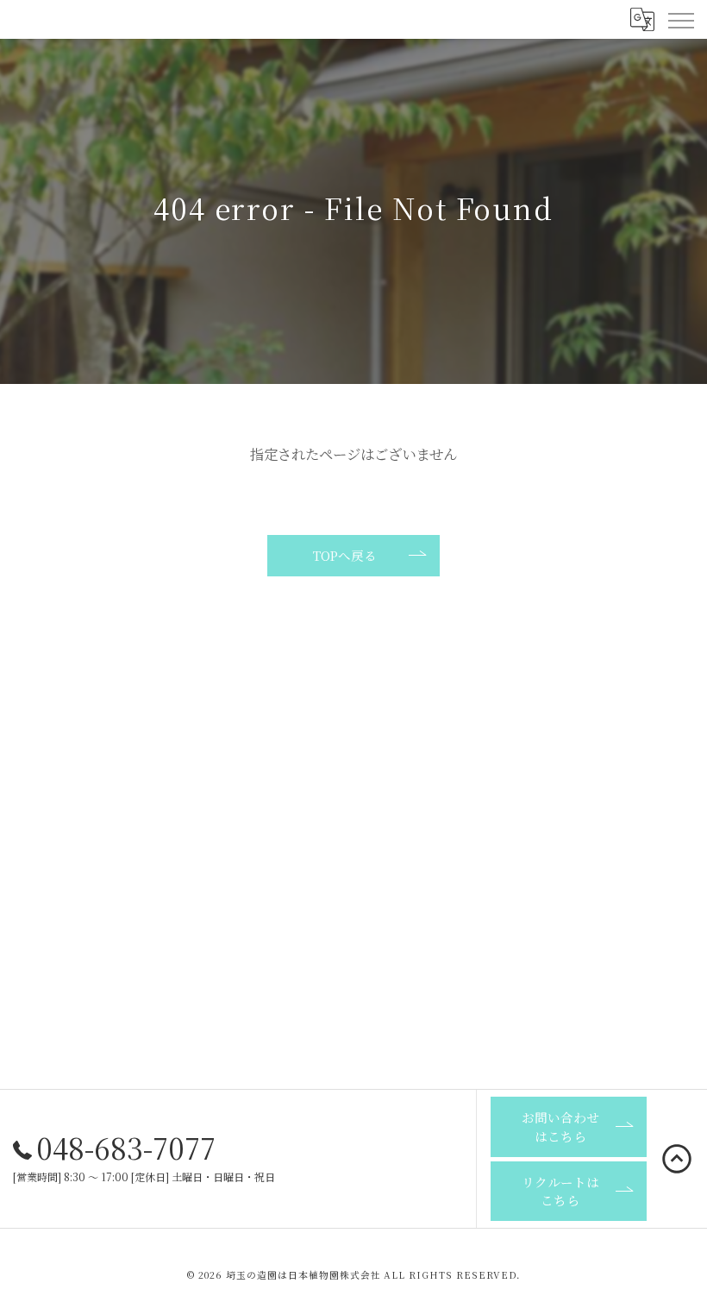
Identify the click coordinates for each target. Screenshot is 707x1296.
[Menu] (680, 19)
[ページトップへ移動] (677, 1159)
